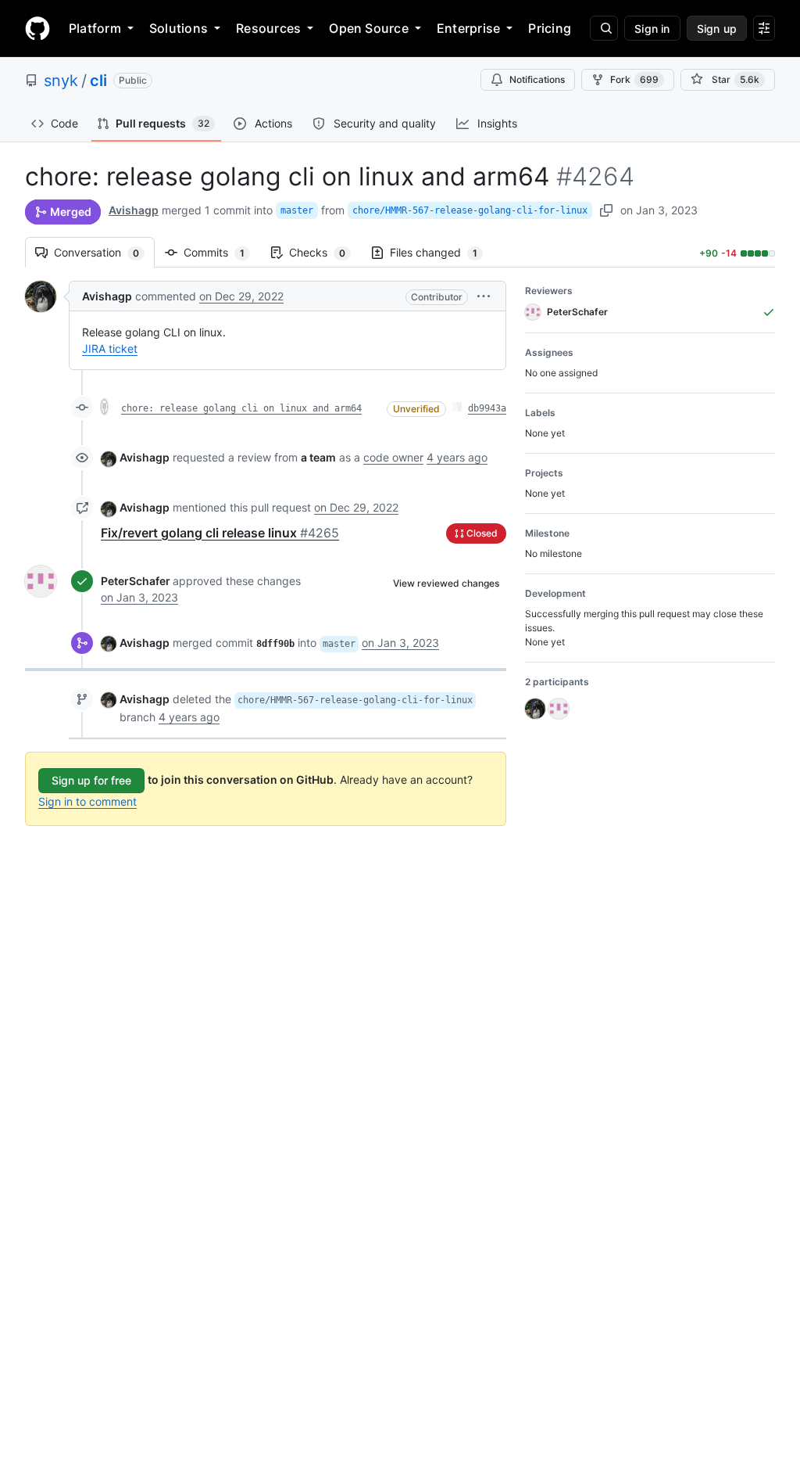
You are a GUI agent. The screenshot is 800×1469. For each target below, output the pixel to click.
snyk (61, 80)
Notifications (537, 79)
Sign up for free (91, 780)
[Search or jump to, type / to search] (604, 28)
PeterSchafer (135, 580)
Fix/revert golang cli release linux (220, 533)
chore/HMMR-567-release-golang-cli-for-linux (470, 210)
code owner (393, 457)
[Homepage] (37, 28)
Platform (95, 28)
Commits (222, 252)
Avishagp (134, 210)
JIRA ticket (110, 348)
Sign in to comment (87, 801)
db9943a (487, 408)
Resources (268, 28)
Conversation (104, 252)
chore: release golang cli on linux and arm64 (241, 408)
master (296, 210)
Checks (325, 252)
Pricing (549, 28)
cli (98, 80)
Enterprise (468, 28)
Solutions (178, 28)
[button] (483, 296)
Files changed (441, 252)
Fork (634, 79)
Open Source (369, 28)
